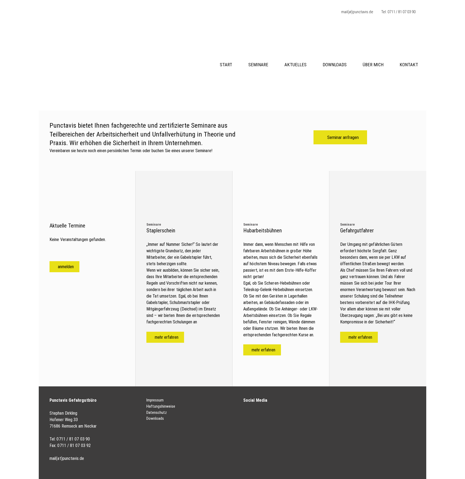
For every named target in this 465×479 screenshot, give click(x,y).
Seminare (258, 64)
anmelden (66, 266)
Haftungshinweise (160, 406)
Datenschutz (156, 412)
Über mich (373, 64)
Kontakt (409, 64)
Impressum (155, 400)
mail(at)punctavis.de (357, 11)
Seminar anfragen (343, 137)
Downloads (335, 64)
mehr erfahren (166, 337)
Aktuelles (295, 64)
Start (226, 64)
